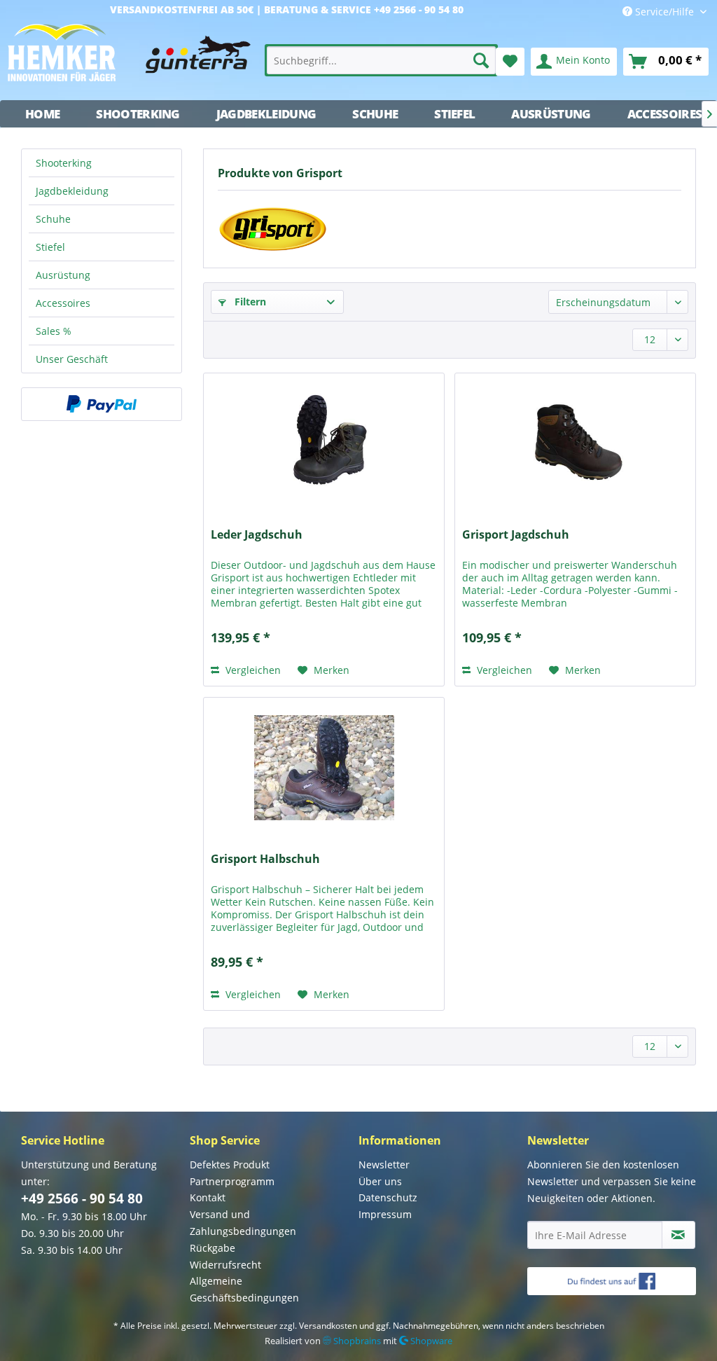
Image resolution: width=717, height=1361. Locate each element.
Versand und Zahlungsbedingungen (243, 1223)
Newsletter (384, 1164)
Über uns (380, 1181)
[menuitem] (381, 60)
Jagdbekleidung (72, 191)
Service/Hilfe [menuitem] (664, 11)
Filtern (249, 301)
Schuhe (53, 219)
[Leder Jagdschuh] (324, 443)
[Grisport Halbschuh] (324, 768)
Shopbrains (356, 1340)
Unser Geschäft (72, 359)
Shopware (430, 1340)
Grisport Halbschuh (265, 859)
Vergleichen (252, 670)
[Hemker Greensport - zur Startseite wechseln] (129, 58)
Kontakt (207, 1197)
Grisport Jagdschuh (515, 534)
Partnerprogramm (232, 1181)
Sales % (53, 331)
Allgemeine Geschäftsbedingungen (244, 1289)
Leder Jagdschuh (256, 534)
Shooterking (64, 163)
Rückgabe (212, 1248)
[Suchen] (481, 60)
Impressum (385, 1214)
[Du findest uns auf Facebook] (611, 1281)
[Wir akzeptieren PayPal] (101, 404)
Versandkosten (328, 1326)
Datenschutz (387, 1197)
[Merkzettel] (510, 62)
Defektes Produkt (230, 1164)
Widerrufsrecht (225, 1264)
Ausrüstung (63, 275)
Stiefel (50, 247)
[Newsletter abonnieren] (678, 1235)
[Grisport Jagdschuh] (575, 443)
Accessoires (63, 303)
